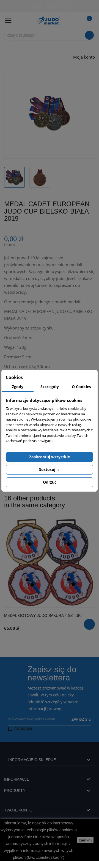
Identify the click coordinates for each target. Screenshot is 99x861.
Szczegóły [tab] (49, 386)
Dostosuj (47, 469)
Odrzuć (49, 482)
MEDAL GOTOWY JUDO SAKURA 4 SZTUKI (43, 615)
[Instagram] (64, 5)
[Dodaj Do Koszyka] (89, 624)
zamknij (85, 840)
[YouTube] (50, 5)
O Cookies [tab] (81, 386)
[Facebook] (37, 5)
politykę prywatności (52, 728)
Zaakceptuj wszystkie (49, 456)
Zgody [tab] (17, 386)
